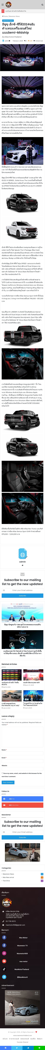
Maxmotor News (14, 16)
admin (6, 41)
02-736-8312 (11, 921)
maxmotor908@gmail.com (15, 925)
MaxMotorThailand (22, 969)
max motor (23, 961)
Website (4, 765)
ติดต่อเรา (39, 1039)
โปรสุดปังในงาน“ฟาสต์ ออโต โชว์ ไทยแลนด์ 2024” (32, 704)
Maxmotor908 (22, 954)
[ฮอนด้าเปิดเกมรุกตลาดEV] (33, 675)
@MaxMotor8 (22, 977)
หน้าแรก (5, 1039)
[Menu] (3, 5)
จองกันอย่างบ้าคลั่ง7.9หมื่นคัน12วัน (10, 683)
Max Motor (23, 938)
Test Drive (6, 881)
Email (4, 758)
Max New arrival (8, 877)
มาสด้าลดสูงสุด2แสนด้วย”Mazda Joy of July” (10, 704)
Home (5, 16)
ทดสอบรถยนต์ (24, 1039)
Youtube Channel (22, 1042)
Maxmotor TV (22, 946)
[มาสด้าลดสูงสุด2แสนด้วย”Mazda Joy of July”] (12, 695)
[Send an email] (9, 41)
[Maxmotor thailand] (8, 4)
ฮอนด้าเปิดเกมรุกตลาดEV (12, 11)
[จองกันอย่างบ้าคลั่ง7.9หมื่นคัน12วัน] (12, 675)
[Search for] (42, 5)
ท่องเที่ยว (33, 1039)
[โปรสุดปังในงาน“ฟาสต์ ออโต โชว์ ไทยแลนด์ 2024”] (33, 695)
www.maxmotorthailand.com (22, 1035)
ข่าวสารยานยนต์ (14, 1039)
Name (4, 750)
